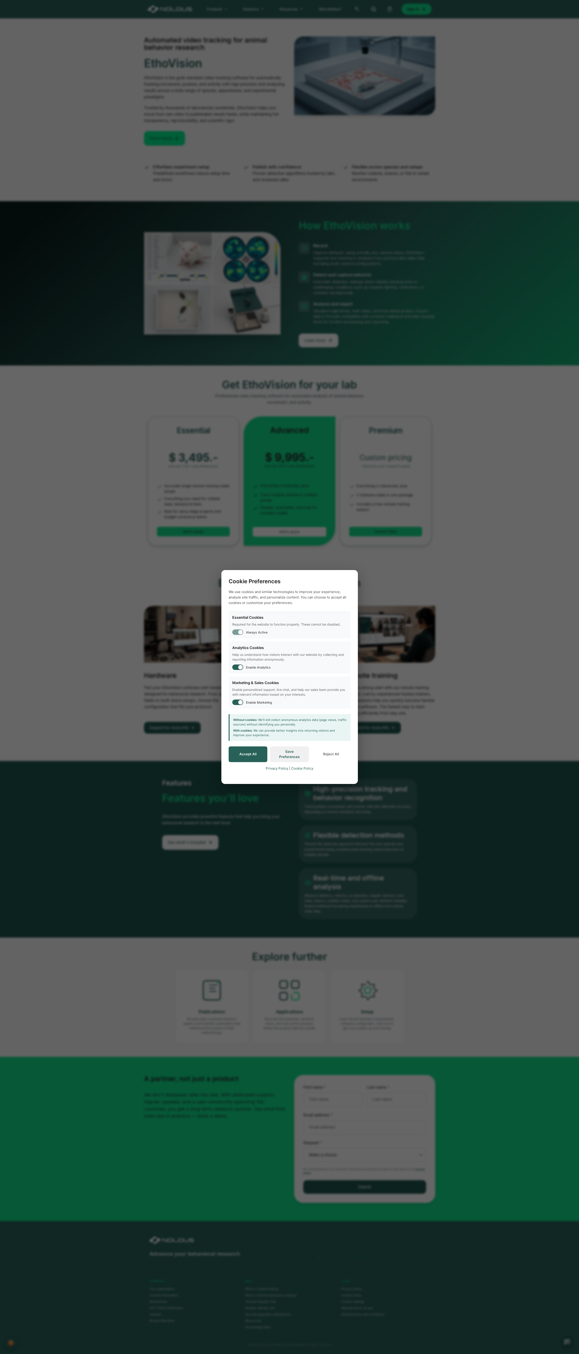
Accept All (248, 754)
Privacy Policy (277, 768)
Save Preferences (289, 754)
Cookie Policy (302, 768)
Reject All (331, 754)
